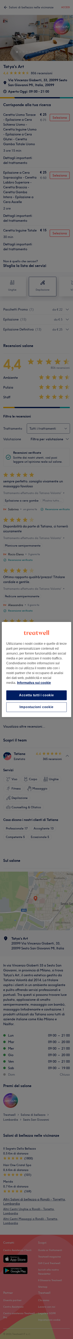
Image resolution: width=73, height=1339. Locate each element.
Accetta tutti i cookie (36, 695)
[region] (36, 669)
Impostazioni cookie (36, 707)
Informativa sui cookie (34, 682)
